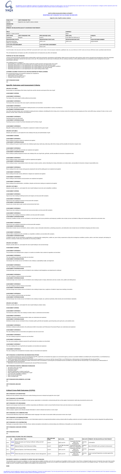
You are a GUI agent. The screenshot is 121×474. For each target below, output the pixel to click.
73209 (12, 449)
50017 (12, 445)
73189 (12, 442)
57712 (12, 453)
